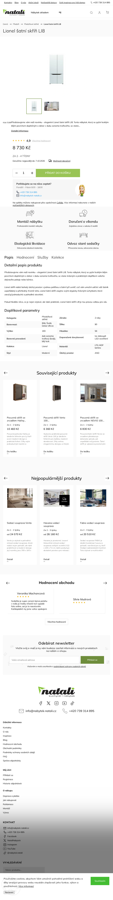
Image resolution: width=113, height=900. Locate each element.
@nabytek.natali (72, 703)
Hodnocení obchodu (12, 744)
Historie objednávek (12, 783)
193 (43, 331)
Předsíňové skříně (47, 318)
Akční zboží (33, 2)
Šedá (48, 323)
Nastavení (9, 892)
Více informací (26, 886)
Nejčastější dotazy (49, 2)
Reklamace (8, 804)
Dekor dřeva (47, 325)
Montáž (6, 808)
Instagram (56, 703)
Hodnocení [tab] (25, 257)
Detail (10, 559)
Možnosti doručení (61, 161)
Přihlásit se (92, 660)
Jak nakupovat (9, 800)
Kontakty (8, 2)
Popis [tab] (8, 257)
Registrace (8, 779)
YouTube (64, 703)
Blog (17, 2)
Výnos (6, 812)
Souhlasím (100, 880)
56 (96, 331)
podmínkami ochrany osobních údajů (70, 666)
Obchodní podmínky (12, 748)
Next (108, 373)
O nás (23, 2)
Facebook (40, 703)
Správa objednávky (12, 760)
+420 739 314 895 (28, 192)
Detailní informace (19, 130)
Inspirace (7, 736)
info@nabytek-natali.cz (31, 195)
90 (96, 324)
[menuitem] (40, 12)
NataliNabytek (48, 703)
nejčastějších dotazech (23, 205)
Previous (6, 373)
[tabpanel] (20, 418)
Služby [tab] (42, 257)
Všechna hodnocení (41, 140)
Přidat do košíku (58, 172)
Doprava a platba (11, 796)
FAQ (5, 756)
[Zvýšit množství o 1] (32, 173)
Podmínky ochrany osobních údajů (19, 752)
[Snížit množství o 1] (16, 173)
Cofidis (60, 202)
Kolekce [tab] (57, 257)
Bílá (43, 323)
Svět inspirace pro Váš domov (72, 2)
